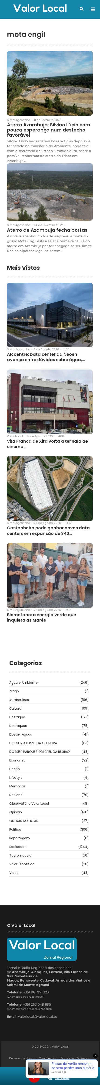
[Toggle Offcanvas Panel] (92, 9)
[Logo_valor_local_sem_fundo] (40, 8)
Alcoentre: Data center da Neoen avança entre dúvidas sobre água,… (46, 357)
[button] (81, 9)
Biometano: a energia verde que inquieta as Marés (41, 617)
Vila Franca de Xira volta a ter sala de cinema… (47, 443)
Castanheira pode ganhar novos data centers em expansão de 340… (48, 530)
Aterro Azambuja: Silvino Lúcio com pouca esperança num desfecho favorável (48, 130)
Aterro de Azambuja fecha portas (47, 230)
